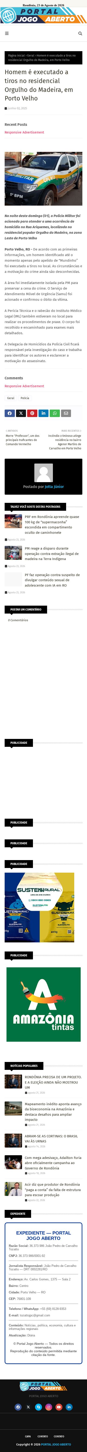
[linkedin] (69, 1407)
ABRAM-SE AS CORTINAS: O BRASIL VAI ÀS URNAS (51, 1139)
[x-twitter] (28, 1407)
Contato (43, 1436)
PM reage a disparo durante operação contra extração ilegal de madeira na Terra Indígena (52, 553)
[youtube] (58, 1407)
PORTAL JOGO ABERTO (56, 1444)
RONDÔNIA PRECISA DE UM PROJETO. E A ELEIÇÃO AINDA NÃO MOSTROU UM (53, 1082)
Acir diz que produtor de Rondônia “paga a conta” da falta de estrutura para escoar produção (53, 1189)
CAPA (28, 1436)
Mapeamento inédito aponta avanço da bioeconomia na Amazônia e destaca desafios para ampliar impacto (53, 1112)
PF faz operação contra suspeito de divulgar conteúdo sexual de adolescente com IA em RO (52, 580)
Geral (30, 55)
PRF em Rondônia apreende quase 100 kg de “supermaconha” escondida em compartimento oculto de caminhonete (52, 525)
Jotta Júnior (54, 486)
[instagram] (48, 1407)
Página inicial (16, 55)
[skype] (38, 1407)
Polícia (25, 398)
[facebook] (18, 1407)
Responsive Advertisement (24, 132)
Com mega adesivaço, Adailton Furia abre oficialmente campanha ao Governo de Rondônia (53, 1163)
